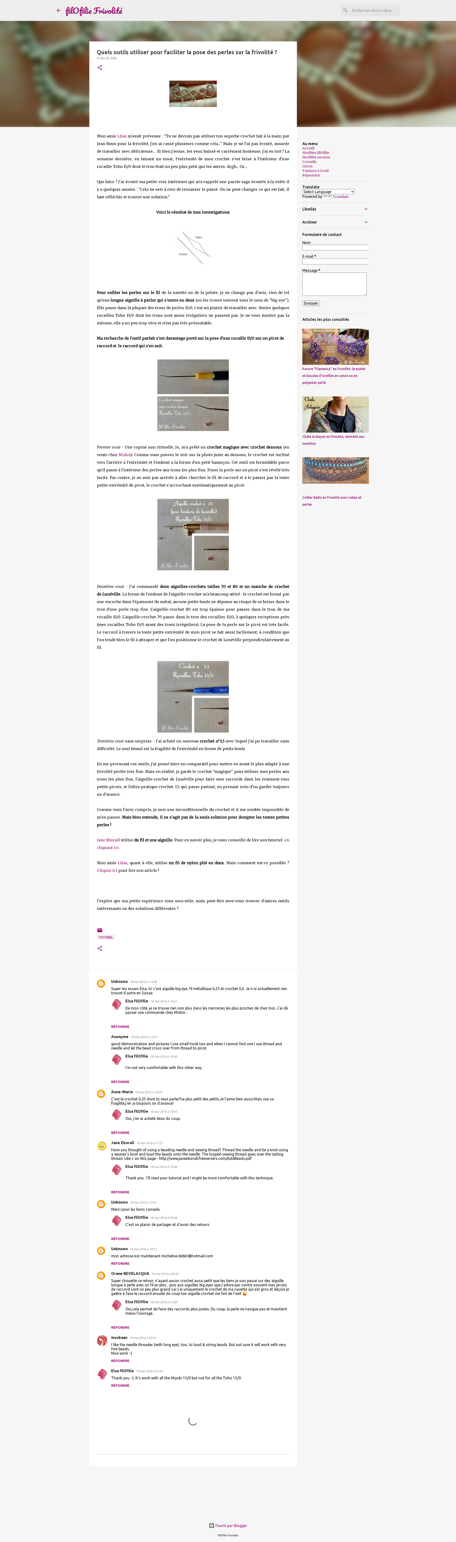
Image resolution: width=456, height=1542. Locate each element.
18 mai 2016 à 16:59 (148, 1092)
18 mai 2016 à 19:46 (163, 1056)
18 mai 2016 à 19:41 (163, 1001)
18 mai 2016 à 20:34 (164, 1273)
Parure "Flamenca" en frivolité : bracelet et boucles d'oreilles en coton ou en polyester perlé (333, 376)
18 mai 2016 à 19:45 (163, 1111)
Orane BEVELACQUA (130, 1273)
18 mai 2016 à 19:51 (143, 1202)
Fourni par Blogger (230, 1525)
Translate (341, 197)
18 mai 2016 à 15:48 (143, 981)
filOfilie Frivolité (93, 10)
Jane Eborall (108, 840)
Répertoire (311, 175)
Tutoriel (106, 937)
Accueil (308, 148)
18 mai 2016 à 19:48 (163, 1166)
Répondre (120, 1027)
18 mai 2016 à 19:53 (143, 1249)
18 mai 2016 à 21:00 (163, 1302)
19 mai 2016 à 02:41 (142, 1337)
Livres (307, 166)
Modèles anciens (316, 157)
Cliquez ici (107, 870)
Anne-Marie (122, 1092)
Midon (125, 454)
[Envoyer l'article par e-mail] (100, 932)
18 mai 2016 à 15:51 (143, 1037)
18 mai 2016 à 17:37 (149, 1143)
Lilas (122, 136)
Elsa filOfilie (136, 1001)
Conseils (309, 162)
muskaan (119, 1337)
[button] (100, 68)
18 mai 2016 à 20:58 (163, 1217)
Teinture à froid (315, 171)
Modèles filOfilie (315, 153)
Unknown (119, 981)
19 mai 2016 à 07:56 (149, 1371)
